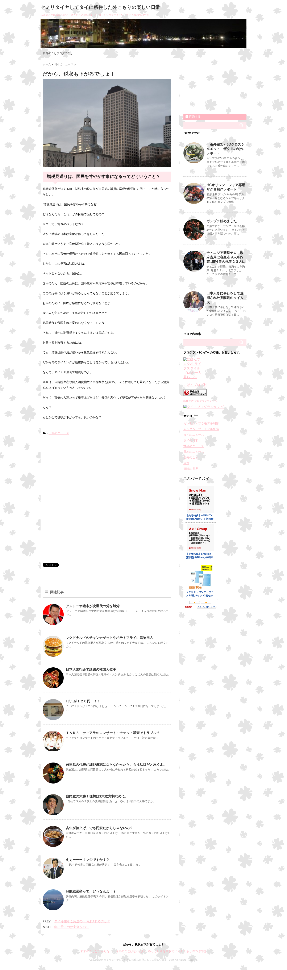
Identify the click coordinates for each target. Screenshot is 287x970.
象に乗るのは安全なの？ (71, 927)
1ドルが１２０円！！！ (83, 701)
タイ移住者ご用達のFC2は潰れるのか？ (82, 921)
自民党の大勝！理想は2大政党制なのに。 (97, 796)
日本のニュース (59, 433)
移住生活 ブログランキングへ (200, 401)
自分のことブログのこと (58, 53)
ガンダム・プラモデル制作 (201, 423)
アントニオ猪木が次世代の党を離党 (93, 606)
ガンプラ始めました (222, 221)
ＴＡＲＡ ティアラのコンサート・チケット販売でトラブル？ (113, 733)
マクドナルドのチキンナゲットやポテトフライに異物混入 (109, 638)
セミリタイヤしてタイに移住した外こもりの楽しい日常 (100, 7)
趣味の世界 (190, 469)
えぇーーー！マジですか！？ (87, 860)
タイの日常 (190, 440)
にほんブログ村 (195, 385)
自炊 (186, 463)
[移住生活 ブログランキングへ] (214, 392)
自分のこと (190, 457)
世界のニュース (193, 446)
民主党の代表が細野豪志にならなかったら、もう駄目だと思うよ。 (116, 765)
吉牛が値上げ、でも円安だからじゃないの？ (99, 828)
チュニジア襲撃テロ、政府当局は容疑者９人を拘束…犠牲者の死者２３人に (226, 257)
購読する (194, 116)
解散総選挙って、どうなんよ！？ (91, 891)
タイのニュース (193, 435)
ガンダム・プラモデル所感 (201, 429)
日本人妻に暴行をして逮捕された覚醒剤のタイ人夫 (225, 298)
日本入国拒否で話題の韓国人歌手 (91, 669)
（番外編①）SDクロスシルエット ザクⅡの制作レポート (226, 149)
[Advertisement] (74, 471)
